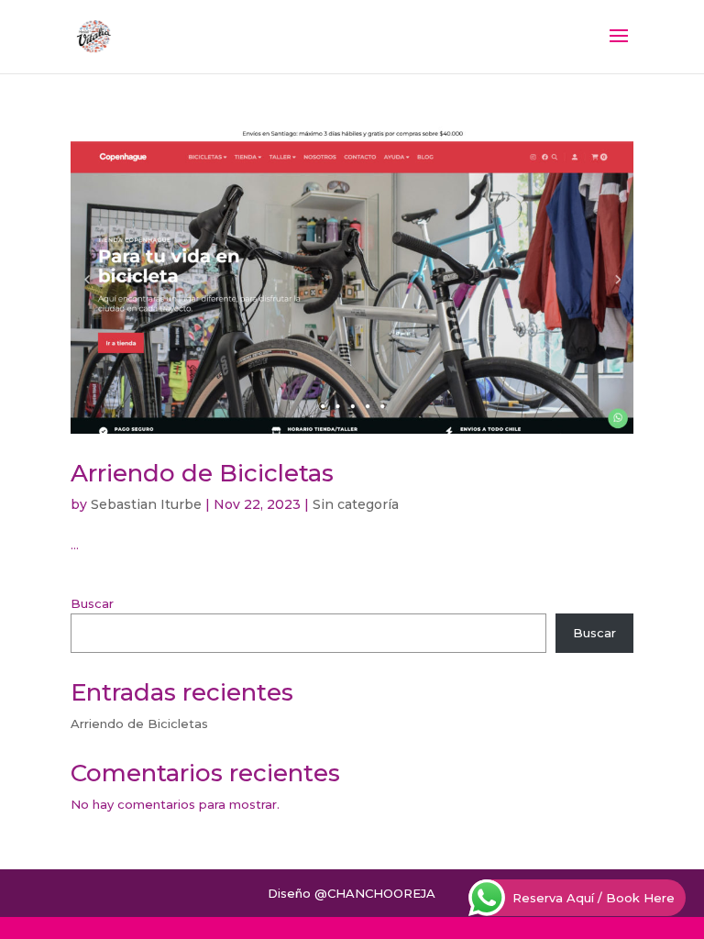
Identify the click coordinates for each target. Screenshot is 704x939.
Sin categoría (356, 504)
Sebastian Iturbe (146, 504)
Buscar (92, 603)
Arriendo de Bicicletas (202, 473)
